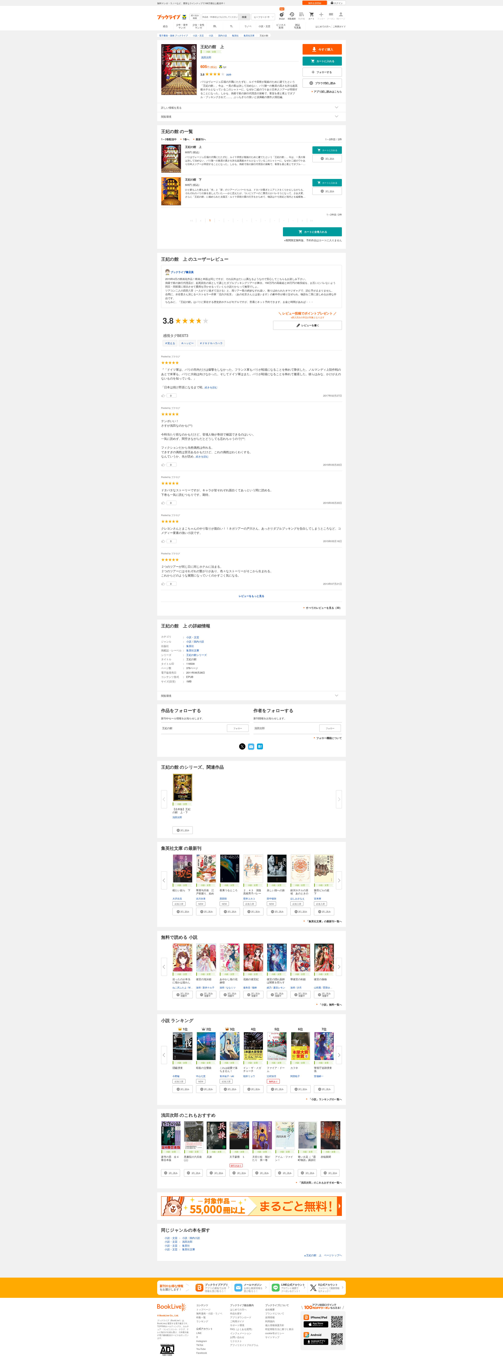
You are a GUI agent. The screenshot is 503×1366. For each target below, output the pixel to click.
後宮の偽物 (320, 979)
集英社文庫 (192, 650)
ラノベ (248, 26)
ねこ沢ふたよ (180, 987)
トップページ (203, 1309)
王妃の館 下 (193, 179)
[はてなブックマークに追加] (259, 749)
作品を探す (236, 1313)
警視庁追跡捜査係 (323, 1069)
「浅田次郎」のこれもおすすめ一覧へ (320, 1182)
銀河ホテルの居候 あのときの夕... (299, 893)
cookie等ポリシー (274, 1333)
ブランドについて (274, 1313)
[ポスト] (242, 746)
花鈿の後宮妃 (251, 979)
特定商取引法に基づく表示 (279, 1329)
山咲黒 (317, 987)
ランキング (202, 1321)
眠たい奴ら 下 (181, 890)
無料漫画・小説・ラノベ (209, 1313)
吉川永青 (201, 898)
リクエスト (236, 1341)
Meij (190, 987)
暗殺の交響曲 (203, 1068)
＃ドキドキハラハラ (211, 343)
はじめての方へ (323, 26)
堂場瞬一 (318, 1076)
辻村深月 (271, 1076)
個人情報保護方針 (274, 1325)
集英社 (190, 646)
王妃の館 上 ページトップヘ (323, 1255)
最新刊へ (201, 139)
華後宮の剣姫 (298, 979)
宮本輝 (317, 898)
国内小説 (199, 641)
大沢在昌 (177, 898)
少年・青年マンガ (182, 26)
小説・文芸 (264, 26)
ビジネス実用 (281, 26)
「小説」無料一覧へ (330, 1004)
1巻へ (186, 139)
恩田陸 (223, 898)
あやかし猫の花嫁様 (229, 980)
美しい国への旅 (276, 890)
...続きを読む (210, 387)
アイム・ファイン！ (284, 1158)
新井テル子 (208, 987)
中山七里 (201, 1076)
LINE (199, 1333)
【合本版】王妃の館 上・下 (181, 810)
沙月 (299, 987)
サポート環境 (237, 1325)
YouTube (201, 1348)
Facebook (201, 1352)
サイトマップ (272, 1337)
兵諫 (209, 1157)
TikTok (199, 1345)
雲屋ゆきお (329, 987)
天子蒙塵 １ (237, 1157)
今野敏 (176, 1076)
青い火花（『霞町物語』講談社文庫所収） (307, 1160)
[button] (183, 830)
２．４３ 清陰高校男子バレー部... (252, 893)
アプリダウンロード (240, 1317)
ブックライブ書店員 (182, 272)
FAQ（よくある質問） (241, 1329)
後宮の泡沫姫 (203, 979)
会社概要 (270, 1309)
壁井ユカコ (249, 898)
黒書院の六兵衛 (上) (193, 1158)
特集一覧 (201, 1317)
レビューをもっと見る (251, 596)
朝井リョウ (249, 1076)
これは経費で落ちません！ (229, 1069)
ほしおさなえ (297, 898)
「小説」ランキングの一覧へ (325, 1099)
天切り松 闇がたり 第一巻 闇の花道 (261, 1160)
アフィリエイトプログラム (244, 1345)
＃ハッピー (187, 343)
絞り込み (195, 16)
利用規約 (270, 1321)
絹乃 (269, 987)
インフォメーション (240, 1333)
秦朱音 (246, 987)
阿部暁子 (295, 1076)
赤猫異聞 (326, 1157)
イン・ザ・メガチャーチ (252, 1069)
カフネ (294, 1068)
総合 (165, 26)
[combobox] (220, 17)
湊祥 (198, 987)
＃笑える (170, 343)
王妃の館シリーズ (196, 655)
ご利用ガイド (339, 26)
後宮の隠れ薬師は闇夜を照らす (276, 980)
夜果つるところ (229, 890)
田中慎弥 (271, 898)
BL (215, 26)
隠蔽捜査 (178, 1068)
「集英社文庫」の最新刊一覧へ (324, 921)
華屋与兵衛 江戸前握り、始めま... (205, 893)
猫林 (254, 987)
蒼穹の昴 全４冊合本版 (170, 1158)
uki (232, 1076)
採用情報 (270, 1317)
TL (231, 26)
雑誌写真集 (297, 26)
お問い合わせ (237, 1337)
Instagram (201, 1341)
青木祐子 (224, 1076)
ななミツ (231, 987)
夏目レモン (279, 987)
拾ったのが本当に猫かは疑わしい (181, 982)
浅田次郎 (206, 57)
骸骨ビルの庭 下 (323, 891)
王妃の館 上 (193, 147)
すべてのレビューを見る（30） (324, 608)
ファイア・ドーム (276, 1069)
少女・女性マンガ (198, 26)
